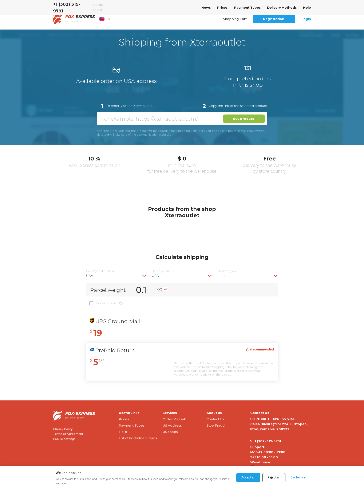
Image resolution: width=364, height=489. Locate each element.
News (206, 7)
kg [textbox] (159, 289)
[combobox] (116, 276)
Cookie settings (64, 439)
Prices (222, 7)
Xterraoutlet (142, 106)
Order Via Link (174, 419)
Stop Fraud (215, 425)
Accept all (248, 477)
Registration (273, 19)
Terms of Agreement (68, 433)
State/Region (226, 271)
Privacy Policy (62, 429)
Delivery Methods (282, 7)
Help (307, 7)
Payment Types (247, 7)
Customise (297, 477)
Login (306, 19)
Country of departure (100, 271)
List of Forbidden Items (138, 438)
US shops (170, 432)
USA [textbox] (89, 276)
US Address (172, 425)
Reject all (274, 477)
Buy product (243, 119)
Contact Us (215, 419)
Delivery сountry (163, 271)
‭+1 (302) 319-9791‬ (66, 7)
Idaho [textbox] (221, 276)
